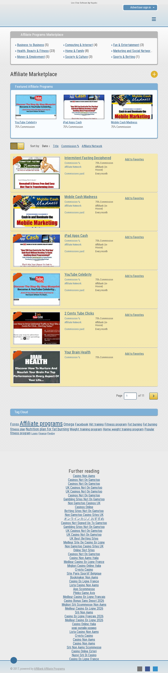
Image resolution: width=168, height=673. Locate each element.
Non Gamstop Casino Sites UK (84, 515)
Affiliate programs (41, 423)
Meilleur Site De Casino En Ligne (84, 542)
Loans (34, 433)
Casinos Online (84, 507)
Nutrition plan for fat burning (47, 429)
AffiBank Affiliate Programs (49, 668)
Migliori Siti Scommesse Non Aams (84, 605)
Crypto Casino (84, 570)
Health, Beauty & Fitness (33, 51)
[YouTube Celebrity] (36, 107)
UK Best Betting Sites (84, 538)
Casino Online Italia (84, 624)
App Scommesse (84, 589)
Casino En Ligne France (84, 581)
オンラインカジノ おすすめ (84, 519)
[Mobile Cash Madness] (132, 107)
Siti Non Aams (84, 612)
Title (56, 146)
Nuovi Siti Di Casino (84, 655)
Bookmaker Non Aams (84, 577)
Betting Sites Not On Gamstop (84, 511)
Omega (69, 424)
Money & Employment (31, 57)
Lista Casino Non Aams (84, 585)
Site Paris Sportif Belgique (84, 573)
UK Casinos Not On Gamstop (84, 488)
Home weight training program (123, 429)
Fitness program (115, 424)
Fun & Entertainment (126, 45)
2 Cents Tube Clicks (79, 313)
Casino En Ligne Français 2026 (84, 616)
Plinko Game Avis (84, 593)
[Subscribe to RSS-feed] (139, 668)
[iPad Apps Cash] (84, 107)
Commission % (70, 146)
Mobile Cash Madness (124, 122)
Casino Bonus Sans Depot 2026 (84, 601)
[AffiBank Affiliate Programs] (32, 19)
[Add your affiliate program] (154, 74)
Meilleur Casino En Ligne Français (84, 597)
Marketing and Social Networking (134, 51)
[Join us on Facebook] (147, 668)
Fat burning (135, 424)
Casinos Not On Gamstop (84, 480)
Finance (43, 433)
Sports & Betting (124, 57)
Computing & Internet (79, 45)
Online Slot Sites (84, 550)
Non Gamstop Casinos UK (84, 503)
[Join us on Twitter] (155, 668)
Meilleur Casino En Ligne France (84, 562)
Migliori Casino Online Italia (84, 566)
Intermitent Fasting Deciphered (88, 158)
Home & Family (74, 51)
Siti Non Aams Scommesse (84, 647)
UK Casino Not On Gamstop (84, 535)
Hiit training (96, 424)
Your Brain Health (78, 352)
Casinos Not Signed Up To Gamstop (84, 523)
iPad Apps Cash (72, 122)
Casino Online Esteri (84, 651)
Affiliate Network (92, 146)
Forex (14, 424)
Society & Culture (76, 57)
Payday (51, 433)
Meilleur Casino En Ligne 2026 (84, 608)
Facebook (81, 424)
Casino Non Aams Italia (84, 558)
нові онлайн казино (84, 628)
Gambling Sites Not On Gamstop (84, 499)
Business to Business (30, 45)
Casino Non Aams (84, 476)
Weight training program (86, 429)
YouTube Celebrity (26, 122)
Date (45, 146)
